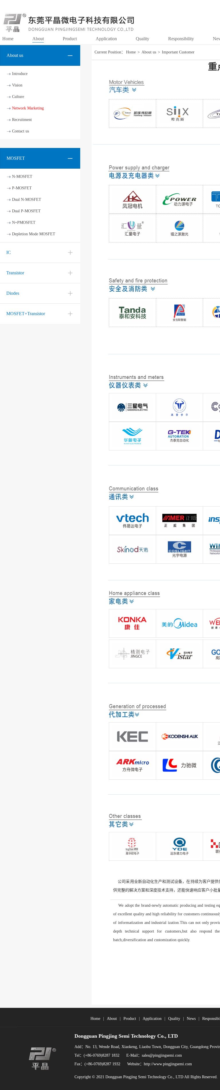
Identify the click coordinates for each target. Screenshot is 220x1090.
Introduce (20, 74)
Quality (174, 1018)
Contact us (20, 131)
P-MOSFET (22, 188)
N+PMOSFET (24, 222)
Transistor (15, 272)
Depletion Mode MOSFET (33, 234)
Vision (17, 85)
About (112, 1018)
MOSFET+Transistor (25, 313)
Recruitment (22, 120)
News (191, 1018)
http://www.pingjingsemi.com (168, 1064)
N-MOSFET (22, 176)
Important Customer (178, 52)
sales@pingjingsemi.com (162, 1055)
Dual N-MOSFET (26, 199)
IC (8, 252)
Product (129, 1018)
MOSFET (16, 158)
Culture (18, 97)
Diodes (12, 293)
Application (152, 1018)
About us (149, 52)
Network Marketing (28, 108)
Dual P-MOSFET (26, 211)
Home (131, 52)
